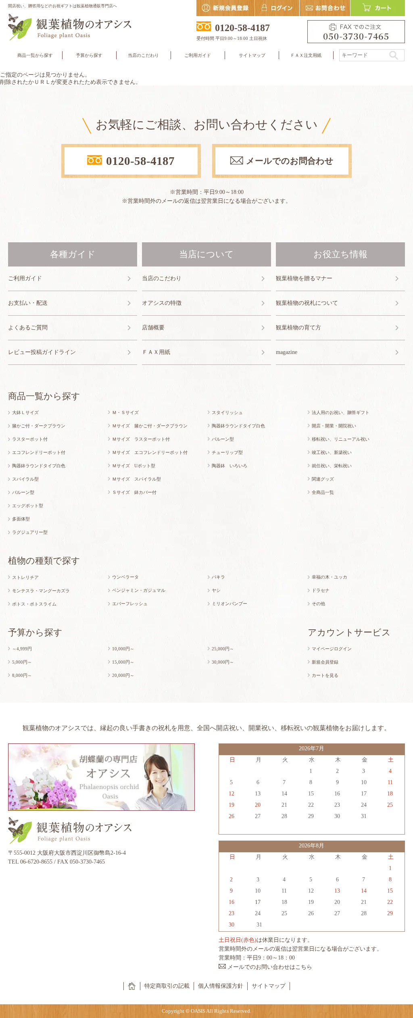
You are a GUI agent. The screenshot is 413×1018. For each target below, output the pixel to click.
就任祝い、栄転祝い (332, 465)
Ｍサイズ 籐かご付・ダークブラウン (150, 425)
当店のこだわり (143, 55)
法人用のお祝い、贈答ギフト (340, 412)
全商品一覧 (323, 492)
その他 (318, 603)
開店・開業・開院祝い (334, 425)
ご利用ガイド (25, 278)
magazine (286, 352)
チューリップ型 (227, 452)
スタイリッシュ (227, 412)
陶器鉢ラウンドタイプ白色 (38, 465)
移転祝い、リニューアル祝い (340, 439)
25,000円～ (223, 648)
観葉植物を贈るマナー (304, 278)
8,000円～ (22, 675)
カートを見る (325, 675)
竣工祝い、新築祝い (332, 452)
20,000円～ (123, 675)
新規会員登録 (325, 662)
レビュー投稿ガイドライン (42, 352)
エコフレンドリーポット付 (38, 452)
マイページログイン (332, 648)
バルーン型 (23, 492)
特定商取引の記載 (167, 986)
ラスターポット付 (30, 439)
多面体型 (21, 518)
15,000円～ (123, 662)
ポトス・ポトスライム (34, 604)
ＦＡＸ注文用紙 (305, 55)
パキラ (218, 577)
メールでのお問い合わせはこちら (269, 967)
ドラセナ (321, 590)
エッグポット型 (27, 505)
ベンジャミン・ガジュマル (138, 590)
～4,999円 (22, 648)
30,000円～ (223, 662)
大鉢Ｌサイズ (25, 412)
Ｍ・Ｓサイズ (125, 412)
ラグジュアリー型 (30, 532)
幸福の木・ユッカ (329, 577)
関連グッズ (323, 479)
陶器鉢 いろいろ (229, 465)
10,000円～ (123, 648)
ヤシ (216, 590)
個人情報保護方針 (220, 986)
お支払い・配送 (28, 303)
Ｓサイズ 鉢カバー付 (134, 492)
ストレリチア (25, 577)
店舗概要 (153, 328)
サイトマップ (252, 55)
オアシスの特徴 (161, 303)
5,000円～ (22, 662)
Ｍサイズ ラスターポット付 (141, 439)
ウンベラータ (125, 577)
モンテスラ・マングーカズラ (41, 590)
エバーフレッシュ (130, 603)
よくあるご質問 (28, 328)
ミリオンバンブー (229, 603)
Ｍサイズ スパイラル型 (136, 479)
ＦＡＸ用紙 (156, 352)
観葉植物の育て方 (298, 328)
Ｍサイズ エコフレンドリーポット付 (150, 452)
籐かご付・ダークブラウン (38, 425)
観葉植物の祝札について (307, 303)
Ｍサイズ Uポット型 (133, 465)
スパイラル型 (25, 479)
